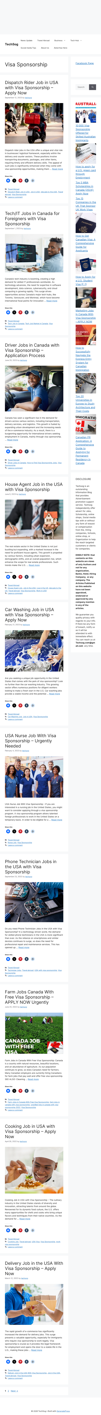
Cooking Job (13, 1242)
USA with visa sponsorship (45, 970)
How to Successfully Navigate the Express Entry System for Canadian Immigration (84, 358)
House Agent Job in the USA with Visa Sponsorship (34, 487)
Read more (57, 169)
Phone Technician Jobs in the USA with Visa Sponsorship (30, 866)
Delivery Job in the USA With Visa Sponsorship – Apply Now (34, 1268)
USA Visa (36, 1242)
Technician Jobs (14, 970)
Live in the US (42, 588)
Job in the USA (29, 588)
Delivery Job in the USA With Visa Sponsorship (27, 1373)
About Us (45, 48)
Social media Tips (28, 48)
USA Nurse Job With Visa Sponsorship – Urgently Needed (30, 740)
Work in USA (41, 591)
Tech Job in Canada (16, 323)
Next (14, 1391)
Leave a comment (15, 197)
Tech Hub (74, 40)
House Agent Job (15, 588)
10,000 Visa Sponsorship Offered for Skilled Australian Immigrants (86, 133)
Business (58, 40)
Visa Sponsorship (19, 194)
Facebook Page (85, 63)
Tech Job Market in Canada (36, 323)
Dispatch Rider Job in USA (19, 192)
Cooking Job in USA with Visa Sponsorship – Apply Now (30, 1131)
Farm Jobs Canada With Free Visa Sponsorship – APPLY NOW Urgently (29, 997)
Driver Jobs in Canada (17, 463)
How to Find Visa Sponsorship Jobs (42, 463)
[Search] (92, 87)
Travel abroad (14, 591)
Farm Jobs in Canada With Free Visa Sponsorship (28, 1102)
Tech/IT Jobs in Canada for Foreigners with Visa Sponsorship (32, 218)
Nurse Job (12, 842)
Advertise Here (60, 48)
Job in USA (35, 192)
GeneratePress (63, 1411)
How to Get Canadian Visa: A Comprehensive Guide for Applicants (85, 243)
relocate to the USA (49, 192)
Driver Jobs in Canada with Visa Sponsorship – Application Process (32, 350)
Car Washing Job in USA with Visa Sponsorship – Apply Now (29, 614)
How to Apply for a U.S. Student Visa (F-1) (85, 280)
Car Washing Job (15, 717)
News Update (26, 40)
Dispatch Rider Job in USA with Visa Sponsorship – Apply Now (31, 87)
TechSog (11, 44)
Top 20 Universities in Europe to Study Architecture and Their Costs (85, 403)
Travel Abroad (43, 40)
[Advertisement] (50, 17)
